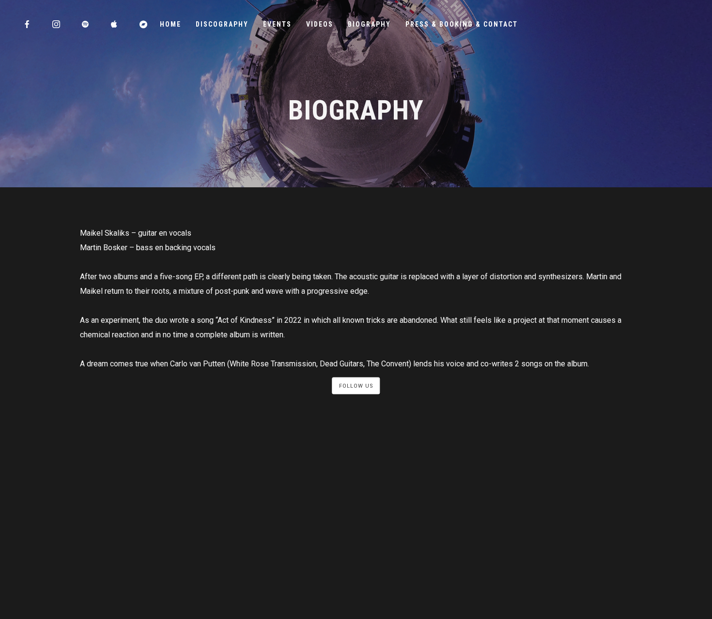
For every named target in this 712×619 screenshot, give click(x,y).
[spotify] (85, 24)
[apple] (115, 24)
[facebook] (27, 24)
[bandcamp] (144, 24)
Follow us (356, 386)
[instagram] (56, 24)
